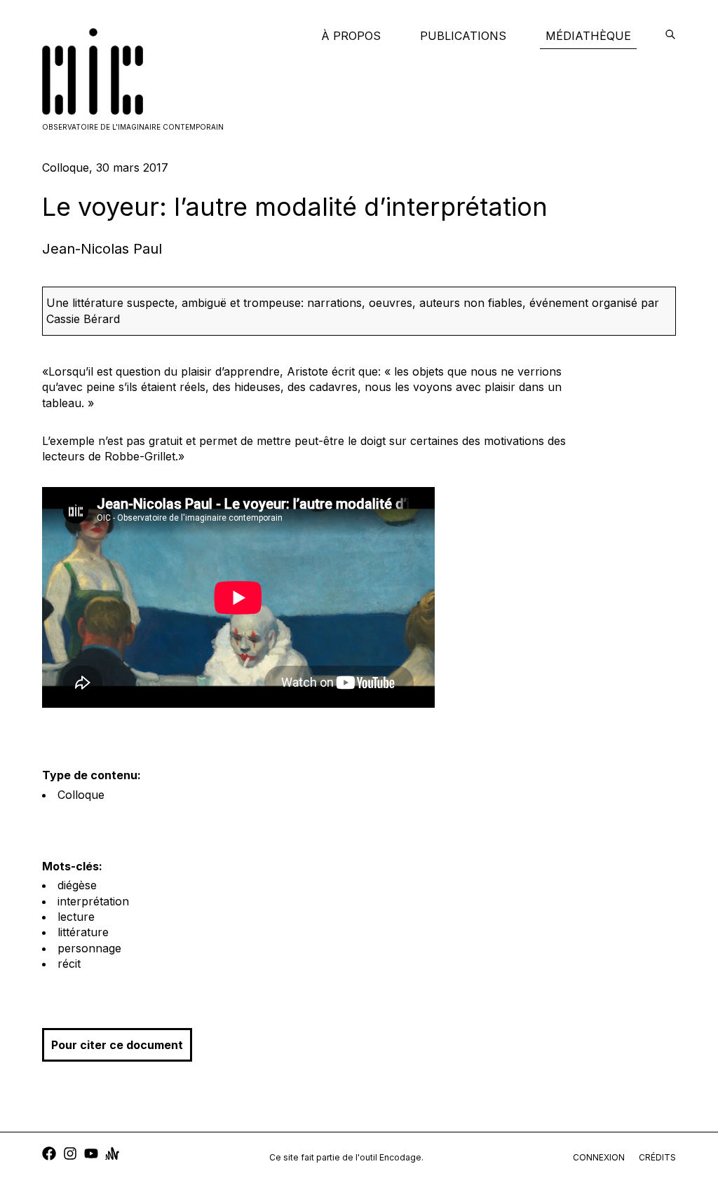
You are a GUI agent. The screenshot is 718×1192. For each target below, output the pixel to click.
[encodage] (670, 35)
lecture (76, 917)
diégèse (77, 885)
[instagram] (70, 1155)
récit (69, 964)
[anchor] (112, 1155)
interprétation (93, 901)
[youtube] (91, 1155)
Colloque (80, 795)
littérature (83, 932)
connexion (599, 1157)
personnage (89, 948)
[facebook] (49, 1155)
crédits (657, 1157)
